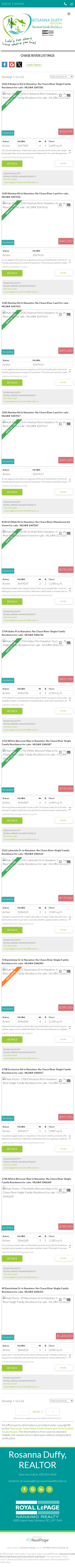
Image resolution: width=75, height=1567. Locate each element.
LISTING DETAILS (12, 163)
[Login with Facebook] (4, 66)
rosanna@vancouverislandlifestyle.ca (21, 182)
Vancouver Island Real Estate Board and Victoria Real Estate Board (37, 1555)
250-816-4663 (10, 179)
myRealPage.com (37, 1540)
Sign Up (19, 3)
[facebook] (25, 1489)
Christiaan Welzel (27, 1547)
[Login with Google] (12, 66)
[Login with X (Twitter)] (19, 66)
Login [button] (33, 64)
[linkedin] (42, 1489)
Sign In (6, 3)
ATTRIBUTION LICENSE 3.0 (55, 1547)
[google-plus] (33, 1489)
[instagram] (50, 1489)
